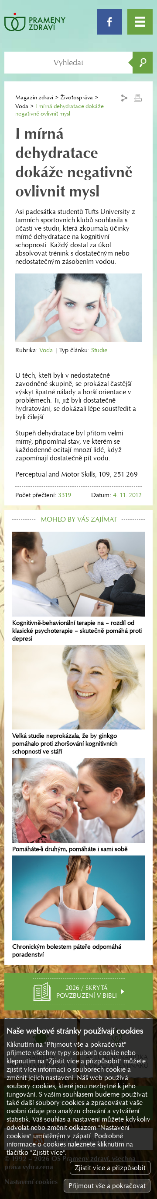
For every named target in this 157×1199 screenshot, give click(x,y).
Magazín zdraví (34, 97)
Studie (99, 350)
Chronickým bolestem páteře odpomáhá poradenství (66, 950)
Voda (21, 106)
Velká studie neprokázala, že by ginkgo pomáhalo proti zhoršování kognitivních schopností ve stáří (65, 743)
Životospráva (76, 97)
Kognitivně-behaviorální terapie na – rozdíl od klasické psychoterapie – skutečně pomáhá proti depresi (77, 630)
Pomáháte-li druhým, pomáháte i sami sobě (70, 849)
